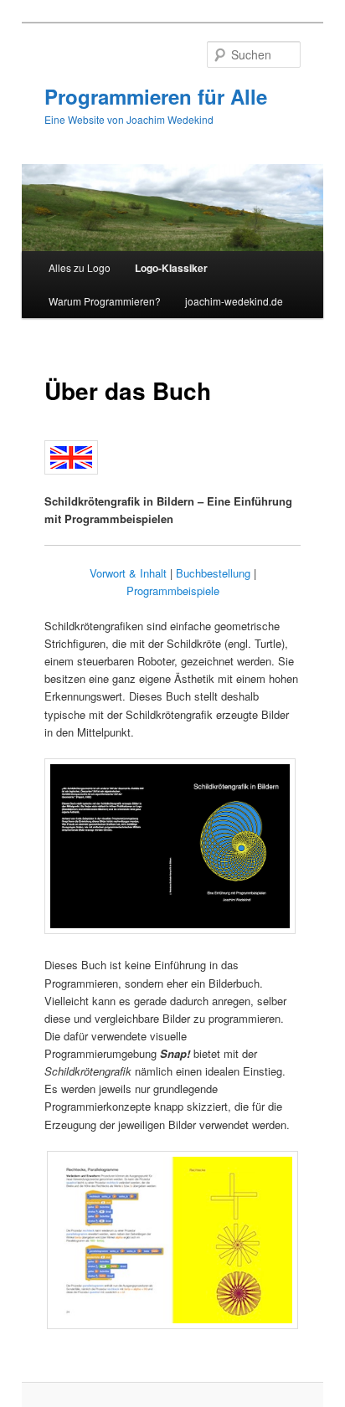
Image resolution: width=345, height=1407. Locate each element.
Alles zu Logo (80, 267)
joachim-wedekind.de (234, 301)
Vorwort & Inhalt (128, 573)
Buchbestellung (213, 573)
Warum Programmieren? (105, 301)
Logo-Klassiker (171, 267)
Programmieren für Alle (155, 96)
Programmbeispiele (172, 590)
